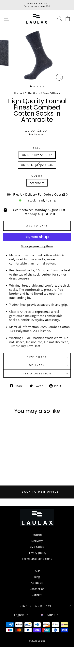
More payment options (37, 246)
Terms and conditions (37, 559)
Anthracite (37, 183)
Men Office (50, 93)
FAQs (37, 571)
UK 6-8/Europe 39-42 (37, 155)
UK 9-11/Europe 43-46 (37, 165)
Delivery (37, 365)
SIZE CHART (37, 357)
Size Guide (37, 547)
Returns (37, 535)
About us (37, 583)
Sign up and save (36, 605)
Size (37, 147)
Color (37, 175)
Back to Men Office (40, 492)
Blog (37, 577)
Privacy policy (37, 553)
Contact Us (37, 589)
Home (18, 93)
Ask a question (37, 373)
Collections (32, 93)
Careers (37, 595)
